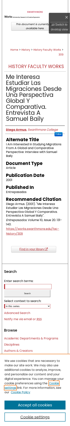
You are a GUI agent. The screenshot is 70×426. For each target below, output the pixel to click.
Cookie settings (35, 417)
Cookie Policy (20, 392)
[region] (35, 390)
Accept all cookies (35, 405)
